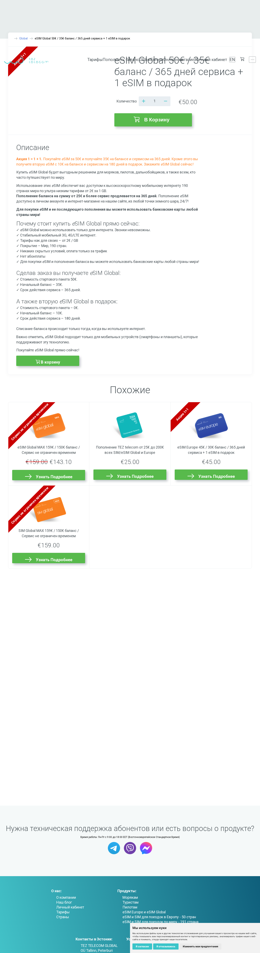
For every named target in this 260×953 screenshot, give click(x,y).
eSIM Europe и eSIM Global (144, 912)
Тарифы (95, 59)
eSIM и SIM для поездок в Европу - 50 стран (159, 917)
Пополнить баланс (121, 59)
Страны (62, 917)
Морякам (130, 897)
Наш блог (64, 902)
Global (145, 59)
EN (232, 59)
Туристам (130, 902)
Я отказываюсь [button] (165, 946)
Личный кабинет (211, 59)
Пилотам (129, 907)
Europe (157, 59)
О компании (66, 897)
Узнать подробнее (54, 476)
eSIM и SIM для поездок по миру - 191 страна (160, 922)
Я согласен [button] (142, 946)
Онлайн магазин (179, 59)
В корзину (156, 119)
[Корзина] (242, 59)
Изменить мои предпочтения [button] (200, 946)
